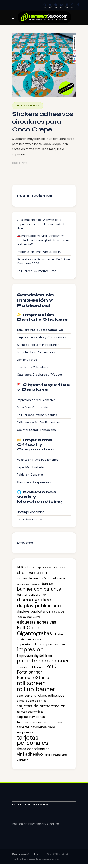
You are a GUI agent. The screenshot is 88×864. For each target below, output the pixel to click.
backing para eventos (28, 583)
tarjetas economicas (30, 711)
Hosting (59, 634)
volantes (22, 760)
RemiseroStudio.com (28, 854)
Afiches (63, 567)
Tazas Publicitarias (30, 519)
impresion (30, 649)
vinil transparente (56, 755)
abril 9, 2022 (19, 163)
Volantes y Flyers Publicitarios (37, 460)
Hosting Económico (30, 512)
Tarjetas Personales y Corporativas (41, 337)
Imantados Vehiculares (33, 367)
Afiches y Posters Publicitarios (38, 345)
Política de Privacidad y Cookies (35, 824)
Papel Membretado (30, 467)
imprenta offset (55, 644)
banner (47, 583)
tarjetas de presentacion (41, 706)
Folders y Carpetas (30, 474)
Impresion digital (30, 655)
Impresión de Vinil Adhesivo (36, 400)
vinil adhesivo (30, 754)
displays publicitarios (33, 611)
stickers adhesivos (49, 695)
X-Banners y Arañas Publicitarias (39, 422)
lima (48, 655)
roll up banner (36, 689)
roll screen (31, 683)
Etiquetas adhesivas (27, 105)
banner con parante (39, 589)
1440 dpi (23, 567)
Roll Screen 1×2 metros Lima (36, 271)
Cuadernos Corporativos (34, 482)
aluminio (59, 578)
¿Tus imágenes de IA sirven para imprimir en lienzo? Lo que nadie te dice (41, 224)
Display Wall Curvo (29, 617)
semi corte (24, 695)
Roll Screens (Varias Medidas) (37, 415)
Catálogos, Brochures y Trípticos (40, 374)
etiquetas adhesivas (36, 622)
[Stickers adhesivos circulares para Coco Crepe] (44, 65)
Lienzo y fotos (27, 360)
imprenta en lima (29, 644)
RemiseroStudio (33, 677)
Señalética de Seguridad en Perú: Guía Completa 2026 (43, 261)
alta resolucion (32, 572)
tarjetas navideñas (31, 717)
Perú (51, 666)
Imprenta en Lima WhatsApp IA (39, 252)
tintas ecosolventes (33, 748)
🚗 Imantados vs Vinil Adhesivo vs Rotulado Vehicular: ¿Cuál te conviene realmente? (43, 240)
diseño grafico (34, 599)
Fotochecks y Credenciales (36, 352)
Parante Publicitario (30, 667)
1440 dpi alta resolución (44, 567)
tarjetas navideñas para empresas (36, 730)
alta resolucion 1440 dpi (34, 578)
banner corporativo (31, 594)
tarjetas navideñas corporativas (39, 722)
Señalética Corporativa (33, 407)
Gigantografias (34, 633)
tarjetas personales (32, 740)
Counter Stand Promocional (36, 430)
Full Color (28, 627)
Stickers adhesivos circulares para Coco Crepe (42, 121)
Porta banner (29, 672)
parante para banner (43, 660)
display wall (58, 611)
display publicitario (39, 605)
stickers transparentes (32, 701)
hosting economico (30, 639)
